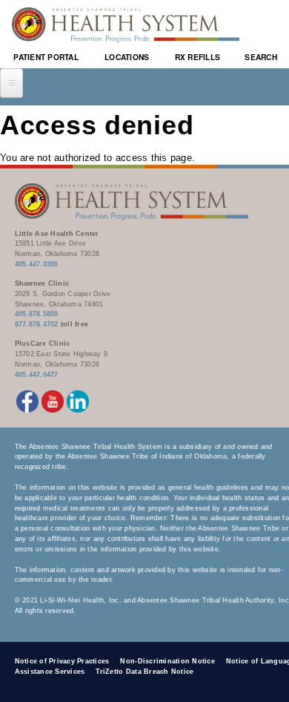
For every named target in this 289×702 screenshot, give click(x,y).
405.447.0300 (37, 264)
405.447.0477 (37, 374)
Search (261, 56)
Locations (126, 56)
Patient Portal (46, 56)
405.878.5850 (37, 314)
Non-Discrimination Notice (167, 661)
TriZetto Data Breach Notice (144, 671)
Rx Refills (198, 56)
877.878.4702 (37, 324)
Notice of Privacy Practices (62, 661)
